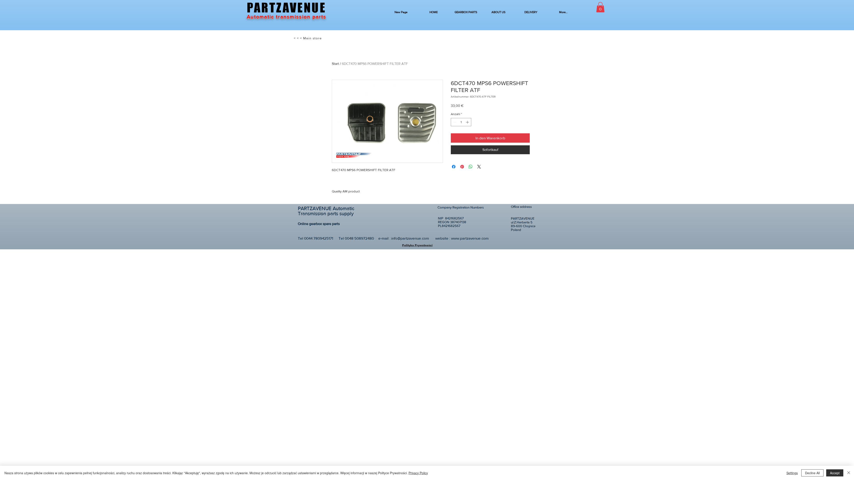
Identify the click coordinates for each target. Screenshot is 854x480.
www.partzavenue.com (470, 238)
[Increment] (468, 122)
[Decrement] (454, 122)
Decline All (812, 473)
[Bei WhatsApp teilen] (470, 166)
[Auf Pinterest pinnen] (462, 166)
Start (335, 64)
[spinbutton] (461, 122)
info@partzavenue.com (410, 238)
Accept (835, 473)
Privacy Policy (418, 473)
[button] (600, 7)
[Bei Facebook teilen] (453, 166)
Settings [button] (792, 473)
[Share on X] (479, 166)
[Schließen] (848, 472)
